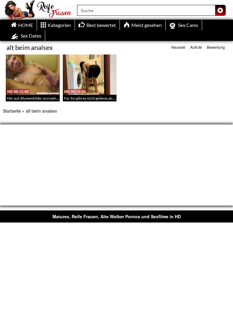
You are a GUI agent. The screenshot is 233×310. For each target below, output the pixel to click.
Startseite (12, 111)
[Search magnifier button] (220, 10)
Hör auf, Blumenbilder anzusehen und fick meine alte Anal (52, 98)
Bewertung (216, 47)
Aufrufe (196, 47)
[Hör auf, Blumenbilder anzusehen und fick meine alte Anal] (33, 74)
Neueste (178, 47)
